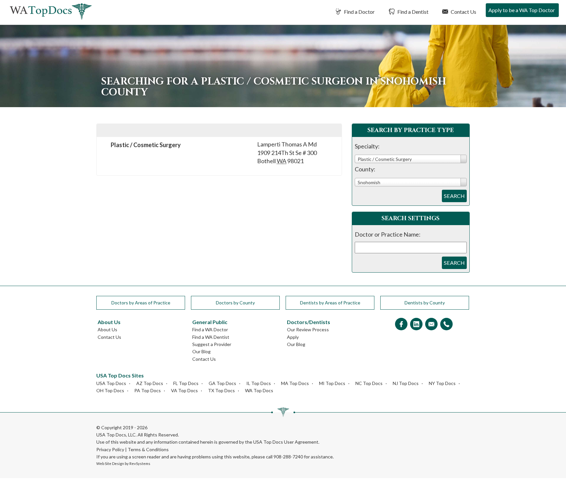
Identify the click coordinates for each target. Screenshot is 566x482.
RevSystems (139, 463)
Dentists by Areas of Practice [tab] (330, 302)
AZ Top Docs (149, 383)
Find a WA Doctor (210, 329)
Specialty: (367, 146)
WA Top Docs (259, 390)
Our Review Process (308, 329)
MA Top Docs (295, 383)
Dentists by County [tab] (425, 302)
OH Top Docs (110, 390)
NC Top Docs (369, 383)
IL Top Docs (258, 383)
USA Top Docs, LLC (116, 434)
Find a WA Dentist (210, 337)
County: (365, 169)
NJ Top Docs (406, 383)
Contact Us (463, 12)
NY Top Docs (442, 383)
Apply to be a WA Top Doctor (521, 10)
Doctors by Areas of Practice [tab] (140, 302)
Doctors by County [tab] (235, 302)
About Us (107, 329)
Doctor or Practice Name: (388, 234)
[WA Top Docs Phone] (446, 324)
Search (454, 196)
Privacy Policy (110, 449)
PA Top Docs (147, 390)
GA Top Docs (222, 383)
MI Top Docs (332, 383)
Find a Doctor (359, 12)
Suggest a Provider (211, 344)
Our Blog (201, 351)
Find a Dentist (412, 12)
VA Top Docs (184, 390)
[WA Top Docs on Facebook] (401, 324)
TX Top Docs (221, 390)
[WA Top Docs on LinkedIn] (416, 324)
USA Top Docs (111, 383)
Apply (293, 337)
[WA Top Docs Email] (431, 324)
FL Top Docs (185, 383)
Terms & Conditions (148, 449)
